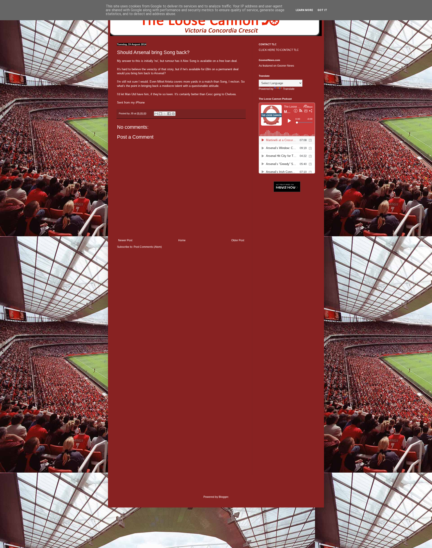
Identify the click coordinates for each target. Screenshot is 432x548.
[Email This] (156, 113)
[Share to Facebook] (169, 113)
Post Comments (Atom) (148, 246)
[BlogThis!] (160, 113)
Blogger (223, 496)
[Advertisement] (287, 264)
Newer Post (125, 240)
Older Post (237, 240)
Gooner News (285, 65)
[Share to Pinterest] (173, 113)
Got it (322, 10)
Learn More (304, 10)
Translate (289, 88)
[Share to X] (164, 113)
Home (182, 240)
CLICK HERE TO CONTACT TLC (279, 50)
